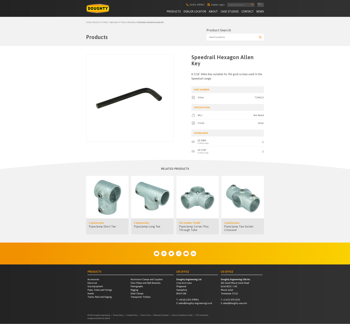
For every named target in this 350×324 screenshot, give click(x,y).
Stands (91, 293)
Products (174, 11)
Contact (247, 11)
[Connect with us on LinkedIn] (193, 253)
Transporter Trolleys (141, 297)
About (213, 11)
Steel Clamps (137, 293)
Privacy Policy (118, 315)
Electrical (92, 283)
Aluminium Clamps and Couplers (147, 279)
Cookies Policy (131, 315)
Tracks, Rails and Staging (100, 297)
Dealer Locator (194, 11)
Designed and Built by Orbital (99, 318)
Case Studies (230, 11)
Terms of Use (145, 315)
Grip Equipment (95, 286)
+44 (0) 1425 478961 (189, 299)
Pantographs (137, 286)
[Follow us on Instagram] (178, 253)
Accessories (93, 279)
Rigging (134, 290)
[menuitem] (174, 12)
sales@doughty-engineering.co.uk (195, 303)
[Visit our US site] (260, 5)
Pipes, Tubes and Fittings (100, 290)
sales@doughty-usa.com (235, 303)
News (260, 11)
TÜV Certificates (201, 315)
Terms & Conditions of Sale (181, 315)
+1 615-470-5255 (231, 299)
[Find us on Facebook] (164, 253)
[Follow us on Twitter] (171, 253)
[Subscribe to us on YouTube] (186, 253)
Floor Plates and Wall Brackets (146, 283)
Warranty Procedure (161, 315)
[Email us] (156, 253)
